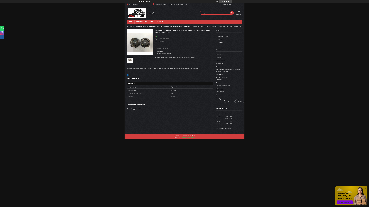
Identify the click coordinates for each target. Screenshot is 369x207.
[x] (129, 75)
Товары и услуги (141, 21)
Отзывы (221, 42)
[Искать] (232, 13)
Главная (130, 21)
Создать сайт (141, 1)
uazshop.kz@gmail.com (223, 85)
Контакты (159, 21)
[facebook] (127, 75)
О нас (152, 21)
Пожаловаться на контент (188, 137)
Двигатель (144, 26)
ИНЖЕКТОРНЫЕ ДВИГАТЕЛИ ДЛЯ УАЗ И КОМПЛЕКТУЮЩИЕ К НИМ (169, 26)
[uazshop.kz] (137, 13)
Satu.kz (193, 135)
